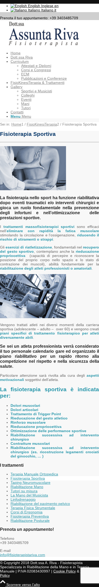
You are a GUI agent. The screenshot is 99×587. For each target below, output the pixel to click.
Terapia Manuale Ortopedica (34, 474)
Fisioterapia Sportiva (28, 478)
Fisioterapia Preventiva (30, 516)
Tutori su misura (24, 491)
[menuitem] (55, 53)
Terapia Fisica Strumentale (33, 508)
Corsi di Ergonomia (27, 512)
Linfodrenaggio (23, 499)
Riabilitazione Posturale (30, 520)
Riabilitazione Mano (27, 487)
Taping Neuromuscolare (30, 482)
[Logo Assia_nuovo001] (39, 45)
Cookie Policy (64, 571)
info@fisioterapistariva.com (22, 555)
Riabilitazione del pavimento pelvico (40, 504)
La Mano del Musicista (29, 495)
